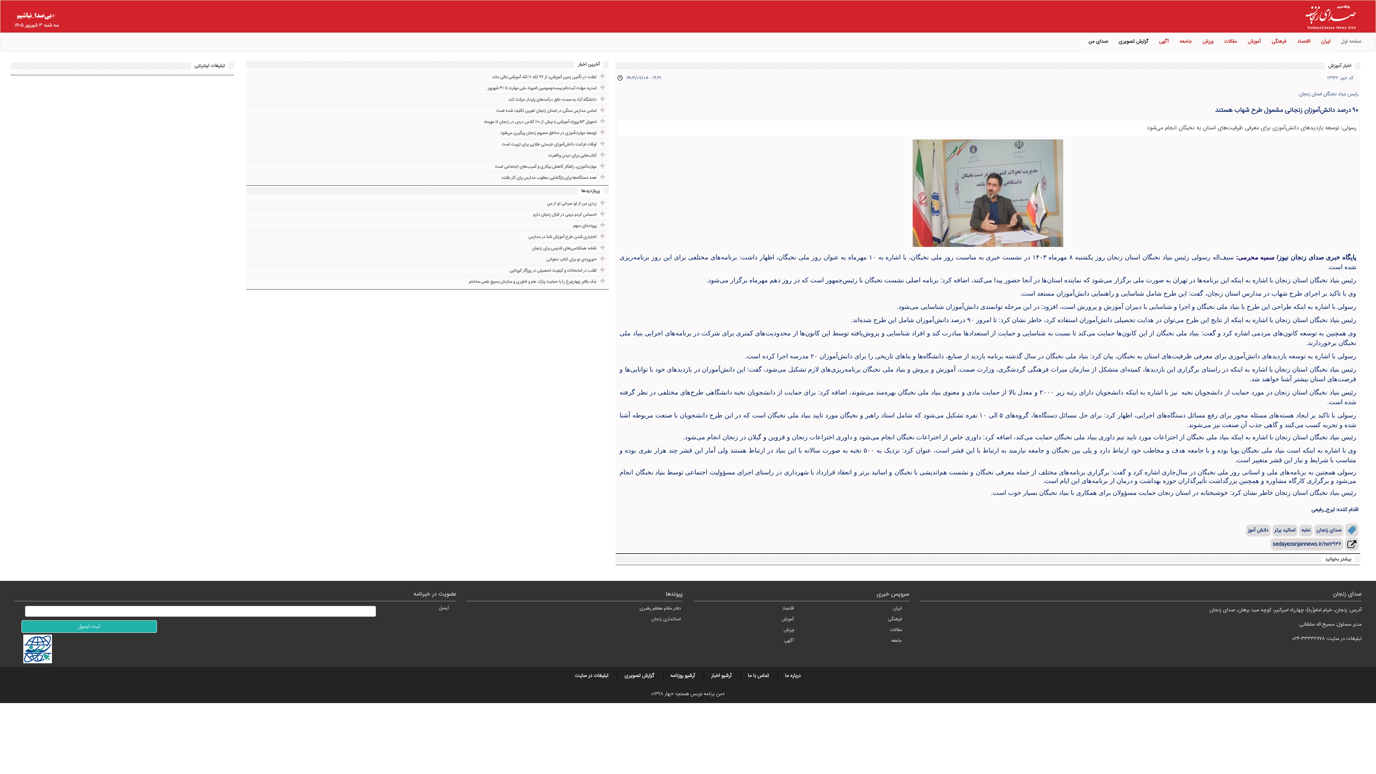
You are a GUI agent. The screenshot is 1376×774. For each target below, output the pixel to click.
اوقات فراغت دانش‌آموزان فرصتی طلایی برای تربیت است (549, 144)
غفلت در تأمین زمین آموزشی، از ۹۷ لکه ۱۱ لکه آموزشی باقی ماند (544, 77)
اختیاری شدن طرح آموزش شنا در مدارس (563, 237)
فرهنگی (1279, 42)
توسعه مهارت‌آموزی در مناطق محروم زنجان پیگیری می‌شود (548, 133)
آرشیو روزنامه (682, 676)
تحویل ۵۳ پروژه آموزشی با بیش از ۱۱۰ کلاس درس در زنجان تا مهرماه (540, 122)
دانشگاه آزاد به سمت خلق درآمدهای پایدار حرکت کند (552, 99)
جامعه (1186, 42)
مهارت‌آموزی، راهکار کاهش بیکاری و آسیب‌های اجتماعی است (546, 166)
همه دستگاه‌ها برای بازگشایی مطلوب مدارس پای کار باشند (549, 178)
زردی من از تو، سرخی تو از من (572, 203)
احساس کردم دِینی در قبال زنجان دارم (565, 214)
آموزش (1254, 42)
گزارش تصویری (1133, 42)
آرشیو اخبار (721, 676)
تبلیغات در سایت (591, 676)
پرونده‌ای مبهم (585, 226)
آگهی (1164, 42)
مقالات (1230, 42)
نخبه (1305, 530)
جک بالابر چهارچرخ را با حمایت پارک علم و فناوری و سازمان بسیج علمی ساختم (533, 281)
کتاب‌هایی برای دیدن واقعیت (572, 155)
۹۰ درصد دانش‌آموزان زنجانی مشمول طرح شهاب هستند (1286, 110)
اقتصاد (1303, 42)
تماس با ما (758, 676)
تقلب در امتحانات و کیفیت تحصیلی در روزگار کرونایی (553, 270)
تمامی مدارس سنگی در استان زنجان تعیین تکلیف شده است (546, 111)
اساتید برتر (1285, 530)
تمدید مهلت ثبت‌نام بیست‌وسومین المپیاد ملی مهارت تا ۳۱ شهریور (542, 88)
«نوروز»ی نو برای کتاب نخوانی (571, 259)
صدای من (1098, 42)
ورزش (1208, 42)
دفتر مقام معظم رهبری (660, 608)
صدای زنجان (1329, 530)
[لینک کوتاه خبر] (1351, 544)
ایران (1325, 42)
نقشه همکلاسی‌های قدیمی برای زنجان (564, 248)
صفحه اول (1351, 42)
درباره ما (793, 676)
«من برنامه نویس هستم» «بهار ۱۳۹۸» (688, 694)
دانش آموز (1258, 530)
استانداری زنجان (666, 619)
